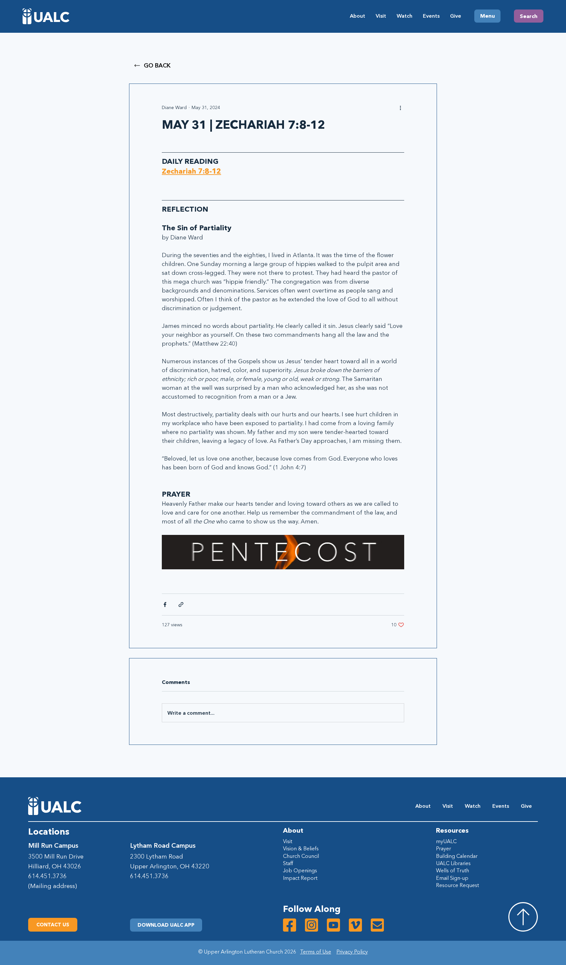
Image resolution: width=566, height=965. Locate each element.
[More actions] (400, 107)
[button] (166, 925)
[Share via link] (181, 604)
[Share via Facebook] (165, 604)
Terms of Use (315, 951)
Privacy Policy (352, 951)
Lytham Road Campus (163, 845)
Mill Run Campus (53, 845)
